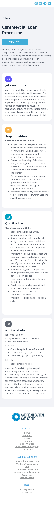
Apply (27, 438)
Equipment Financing (27, 469)
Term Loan (27, 475)
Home (27, 433)
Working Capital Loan (27, 464)
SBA (27, 466)
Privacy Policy (27, 489)
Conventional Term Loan (27, 461)
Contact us (27, 449)
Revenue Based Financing (27, 472)
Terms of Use (27, 492)
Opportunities (27, 444)
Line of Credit (27, 477)
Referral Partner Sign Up (27, 446)
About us (27, 435)
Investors (27, 441)
